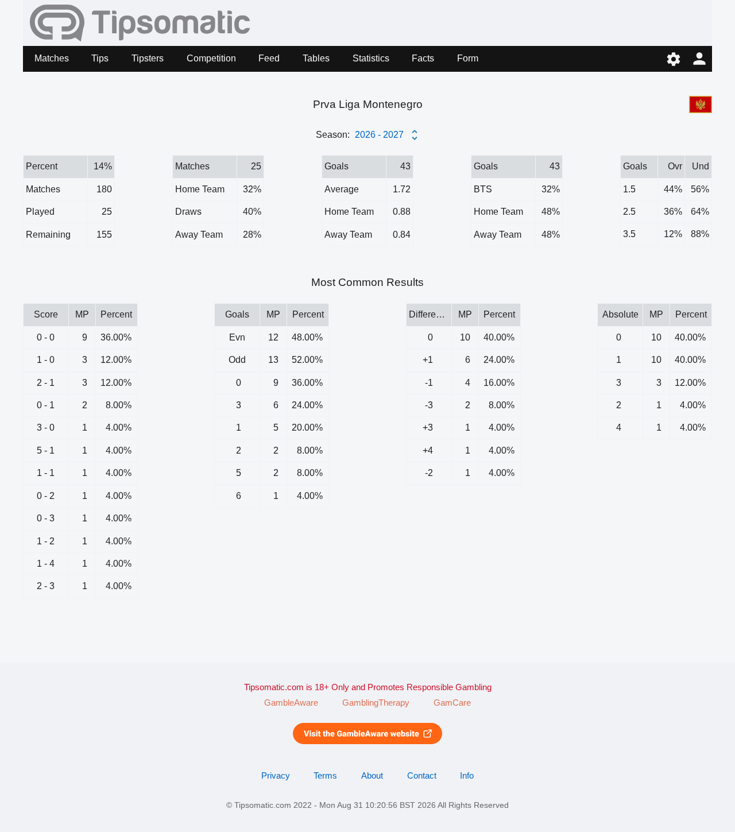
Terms (325, 775)
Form (467, 58)
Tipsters (147, 58)
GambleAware (291, 702)
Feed (269, 58)
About (372, 775)
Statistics (371, 58)
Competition (211, 58)
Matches (51, 58)
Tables (316, 58)
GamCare (452, 702)
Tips (100, 58)
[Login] (699, 59)
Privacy (275, 775)
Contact (421, 775)
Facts (423, 58)
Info (467, 775)
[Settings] (673, 59)
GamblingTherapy (375, 702)
